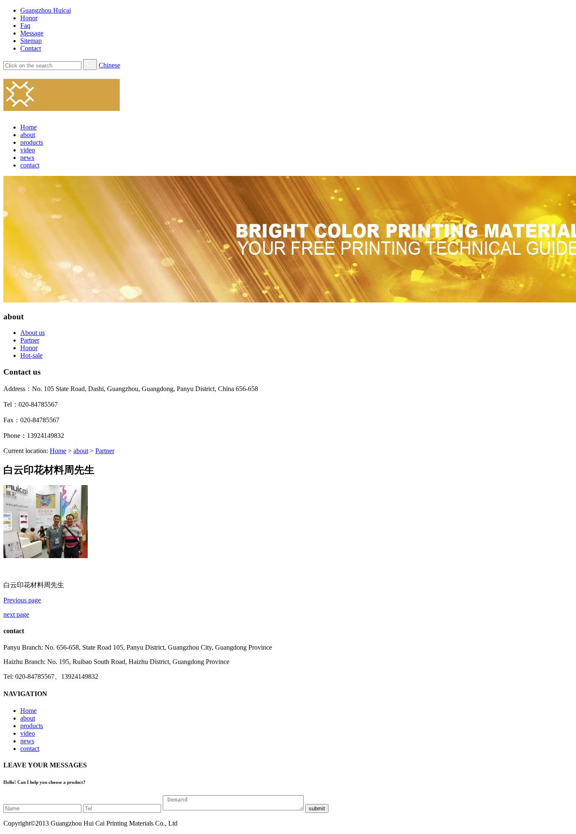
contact (29, 165)
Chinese (109, 65)
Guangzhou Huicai (45, 10)
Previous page (22, 600)
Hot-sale (31, 355)
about (27, 134)
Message (31, 33)
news (27, 157)
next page (16, 614)
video (27, 150)
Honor (29, 18)
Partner (29, 340)
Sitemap (31, 40)
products (31, 142)
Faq (25, 25)
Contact (30, 48)
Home (28, 127)
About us (32, 332)
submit (317, 808)
